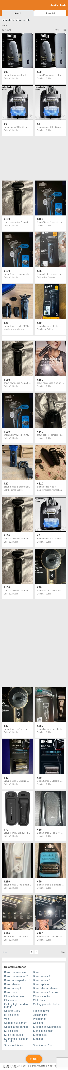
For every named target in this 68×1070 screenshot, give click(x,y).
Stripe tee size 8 (13, 1034)
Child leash (39, 1000)
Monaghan (57, 490)
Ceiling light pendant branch (16, 1005)
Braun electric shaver (45, 988)
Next (63, 952)
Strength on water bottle (47, 1026)
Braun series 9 (41, 976)
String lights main (43, 1030)
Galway (51, 277)
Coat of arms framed (16, 1026)
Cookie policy (54, 1066)
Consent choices (9, 1067)
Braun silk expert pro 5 (17, 980)
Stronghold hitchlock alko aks (16, 1040)
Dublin (15, 78)
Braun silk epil (12, 988)
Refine (56, 29)
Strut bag (38, 1038)
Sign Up (54, 5)
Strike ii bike (11, 1030)
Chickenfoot (11, 1000)
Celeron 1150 (12, 1010)
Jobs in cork (40, 1014)
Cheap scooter (41, 996)
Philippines (39, 1018)
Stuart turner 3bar (43, 1045)
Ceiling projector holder (46, 1004)
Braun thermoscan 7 (16, 976)
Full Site (5, 1066)
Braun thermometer (15, 972)
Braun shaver (12, 984)
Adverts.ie (15, 5)
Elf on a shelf (11, 1014)
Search (17, 13)
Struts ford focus (13, 1045)
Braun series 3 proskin (46, 992)
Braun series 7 (41, 980)
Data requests (38, 1066)
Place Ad (50, 13)
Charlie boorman (14, 996)
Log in (26, 1066)
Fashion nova (41, 1010)
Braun (36, 972)
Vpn (6, 1018)
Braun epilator (41, 984)
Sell (35, 1059)
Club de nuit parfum (15, 1022)
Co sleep (38, 1022)
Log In (63, 5)
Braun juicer (11, 992)
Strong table (40, 1034)
